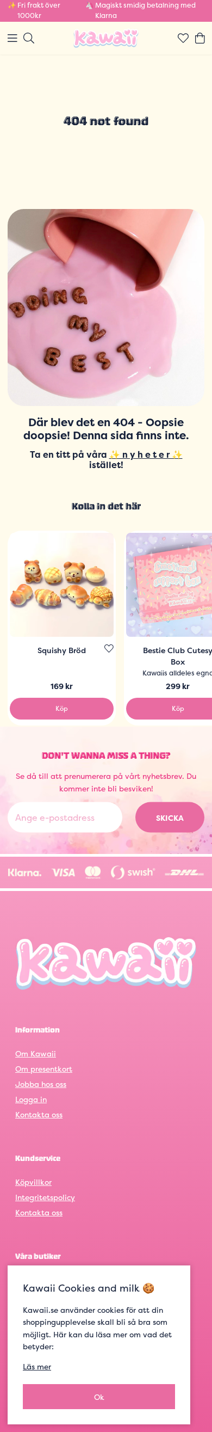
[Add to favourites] (109, 648)
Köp (61, 708)
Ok (99, 1397)
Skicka (170, 817)
